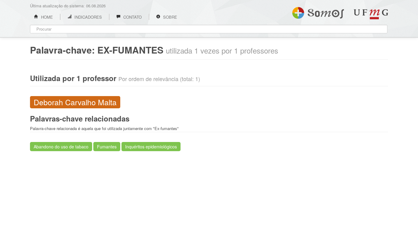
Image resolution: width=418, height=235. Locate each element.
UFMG (371, 14)
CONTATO (132, 17)
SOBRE (169, 17)
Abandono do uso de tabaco (61, 147)
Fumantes (107, 147)
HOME (46, 17)
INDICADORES (87, 17)
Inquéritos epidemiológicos (151, 147)
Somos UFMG (318, 11)
